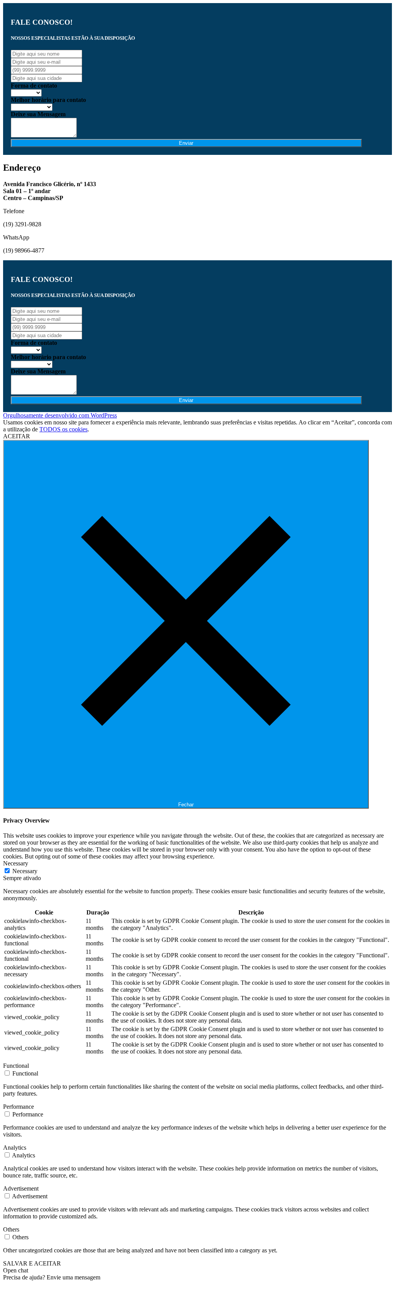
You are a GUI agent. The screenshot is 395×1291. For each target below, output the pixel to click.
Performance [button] (18, 1106)
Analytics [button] (14, 1147)
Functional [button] (16, 1065)
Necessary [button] (15, 863)
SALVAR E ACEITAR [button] (32, 1263)
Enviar (186, 143)
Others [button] (11, 1229)
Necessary (24, 871)
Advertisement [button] (21, 1188)
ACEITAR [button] (16, 436)
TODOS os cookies (63, 429)
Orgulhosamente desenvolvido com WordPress (60, 415)
